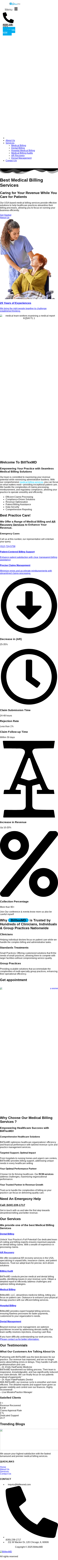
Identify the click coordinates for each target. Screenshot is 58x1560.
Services (10, 143)
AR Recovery (18, 155)
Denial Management (21, 158)
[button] (12, 9)
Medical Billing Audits (22, 153)
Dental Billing (18, 148)
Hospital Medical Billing (23, 150)
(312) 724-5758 (7, 546)
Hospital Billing (8, 1305)
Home (9, 138)
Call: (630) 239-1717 (12, 1205)
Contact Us (11, 160)
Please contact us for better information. (19, 1339)
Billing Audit (6, 1271)
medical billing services (31, 482)
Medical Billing (18, 145)
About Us (10, 140)
